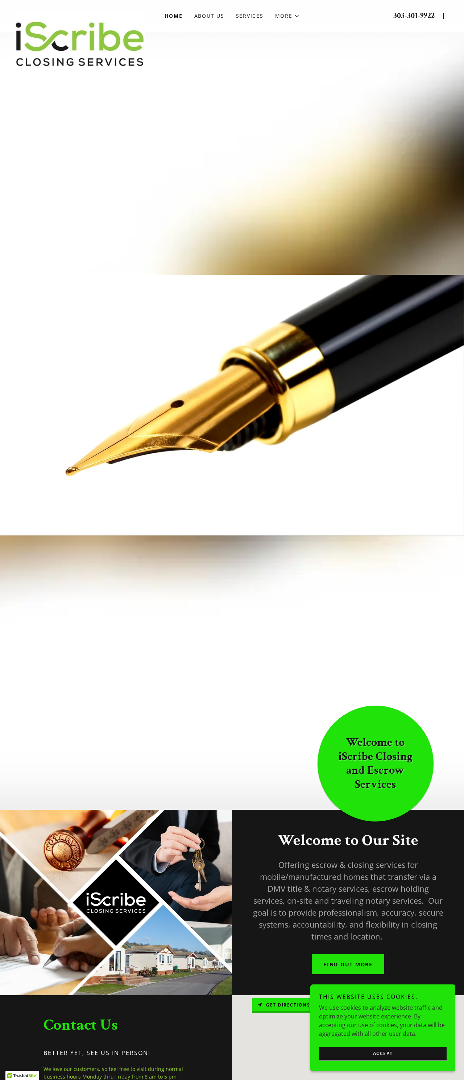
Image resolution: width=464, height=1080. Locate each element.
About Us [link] (209, 15)
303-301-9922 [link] (414, 15)
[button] (287, 16)
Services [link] (250, 15)
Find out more (348, 964)
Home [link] (174, 15)
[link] (79, 11)
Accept (383, 1053)
